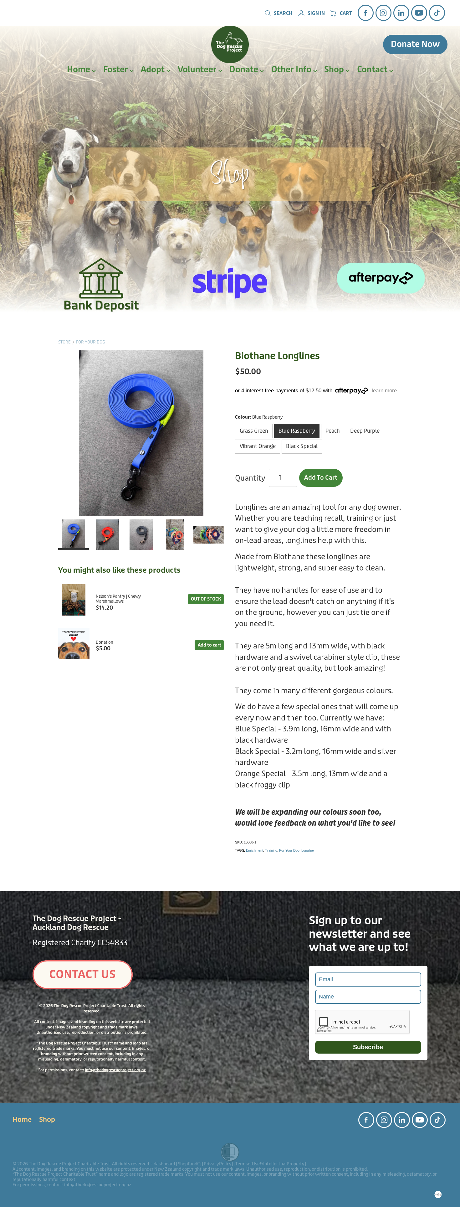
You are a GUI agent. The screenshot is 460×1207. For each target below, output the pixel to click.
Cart (345, 13)
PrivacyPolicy (218, 1164)
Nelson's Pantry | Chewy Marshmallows (118, 599)
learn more (384, 391)
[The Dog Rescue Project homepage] (230, 44)
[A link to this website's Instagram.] (383, 13)
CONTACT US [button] (82, 974)
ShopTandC (189, 1164)
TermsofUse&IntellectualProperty (269, 1164)
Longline (307, 850)
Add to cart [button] (320, 478)
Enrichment (254, 850)
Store (64, 342)
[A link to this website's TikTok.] (437, 13)
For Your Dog (90, 342)
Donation (104, 642)
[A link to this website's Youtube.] (419, 13)
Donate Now (415, 44)
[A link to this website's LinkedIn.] (401, 13)
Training (271, 850)
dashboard (164, 1164)
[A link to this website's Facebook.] (366, 13)
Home (79, 69)
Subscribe (368, 1047)
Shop (335, 69)
